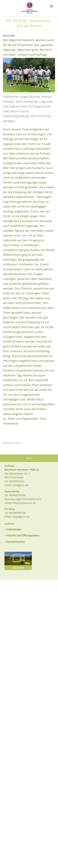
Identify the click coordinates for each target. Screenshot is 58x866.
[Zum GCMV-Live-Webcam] (18, 561)
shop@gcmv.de (20, 516)
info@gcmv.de (20, 485)
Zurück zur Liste (11, 442)
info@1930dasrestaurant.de (20, 503)
